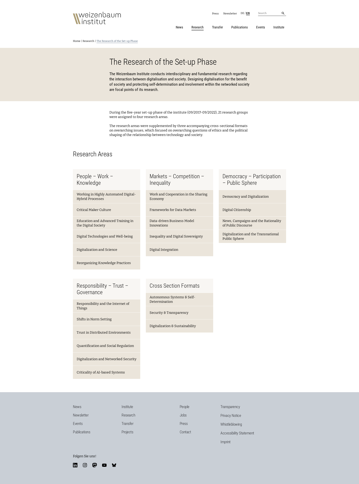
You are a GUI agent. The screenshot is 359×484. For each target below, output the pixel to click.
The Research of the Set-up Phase (117, 41)
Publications (239, 27)
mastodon (94, 465)
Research (197, 27)
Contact (185, 432)
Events (260, 27)
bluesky (114, 465)
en (248, 13)
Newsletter (230, 13)
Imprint (225, 442)
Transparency (230, 407)
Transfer (217, 27)
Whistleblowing (231, 424)
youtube (104, 465)
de (242, 13)
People (184, 407)
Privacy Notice (230, 415)
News (179, 27)
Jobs (183, 415)
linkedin (75, 465)
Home (76, 41)
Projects (127, 432)
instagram (85, 465)
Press (215, 13)
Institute (278, 27)
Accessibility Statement (237, 433)
